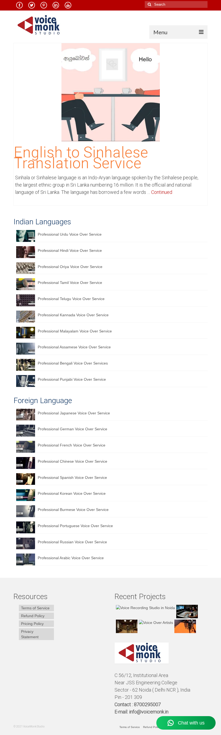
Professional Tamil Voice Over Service (70, 282)
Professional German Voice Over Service (72, 429)
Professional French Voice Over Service (71, 445)
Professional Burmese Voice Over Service (73, 509)
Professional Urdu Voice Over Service (70, 234)
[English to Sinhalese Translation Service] (110, 92)
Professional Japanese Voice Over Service (74, 413)
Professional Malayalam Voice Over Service (75, 331)
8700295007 (148, 704)
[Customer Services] (145, 607)
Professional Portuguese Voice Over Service (75, 526)
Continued (161, 192)
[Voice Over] (184, 626)
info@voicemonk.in (148, 712)
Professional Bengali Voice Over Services (73, 363)
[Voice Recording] (126, 626)
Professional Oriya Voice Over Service (70, 267)
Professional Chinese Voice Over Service (72, 461)
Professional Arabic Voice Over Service (71, 558)
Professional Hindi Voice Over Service (70, 250)
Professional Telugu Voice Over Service (71, 299)
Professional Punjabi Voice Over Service (72, 379)
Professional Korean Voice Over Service (72, 493)
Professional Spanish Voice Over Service (72, 477)
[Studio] (155, 622)
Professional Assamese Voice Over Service (74, 347)
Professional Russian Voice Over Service (72, 542)
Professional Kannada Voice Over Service (73, 315)
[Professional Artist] (186, 611)
